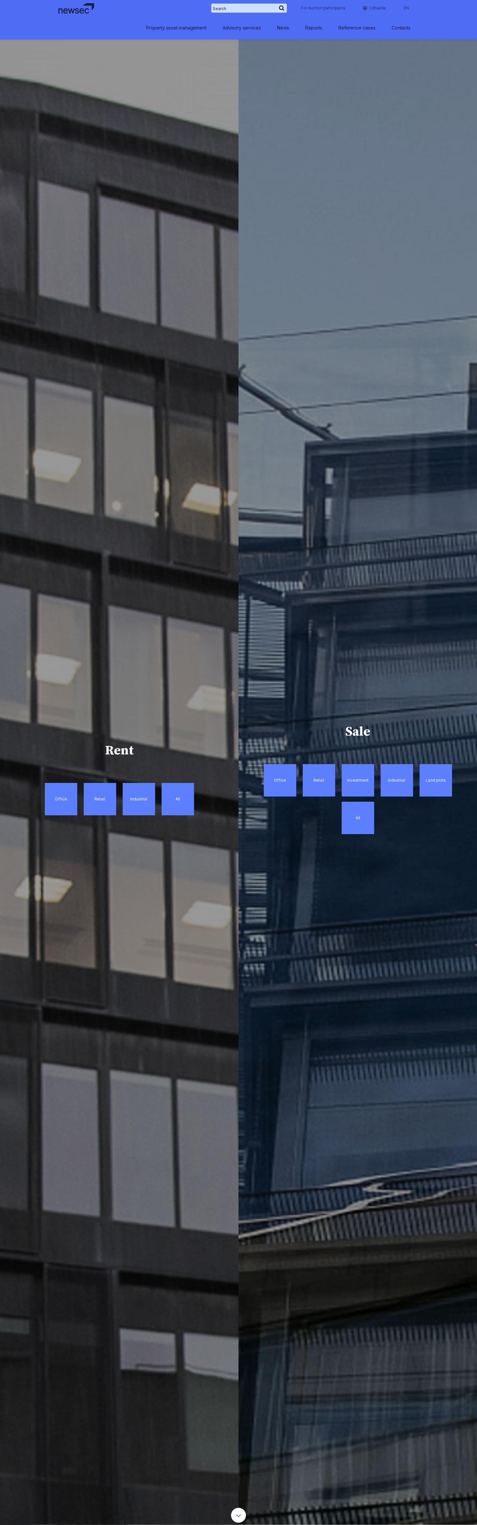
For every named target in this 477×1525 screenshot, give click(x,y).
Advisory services (242, 27)
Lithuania (378, 8)
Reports (313, 27)
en (406, 8)
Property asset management (176, 27)
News (283, 27)
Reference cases (356, 27)
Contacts (401, 27)
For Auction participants (323, 8)
